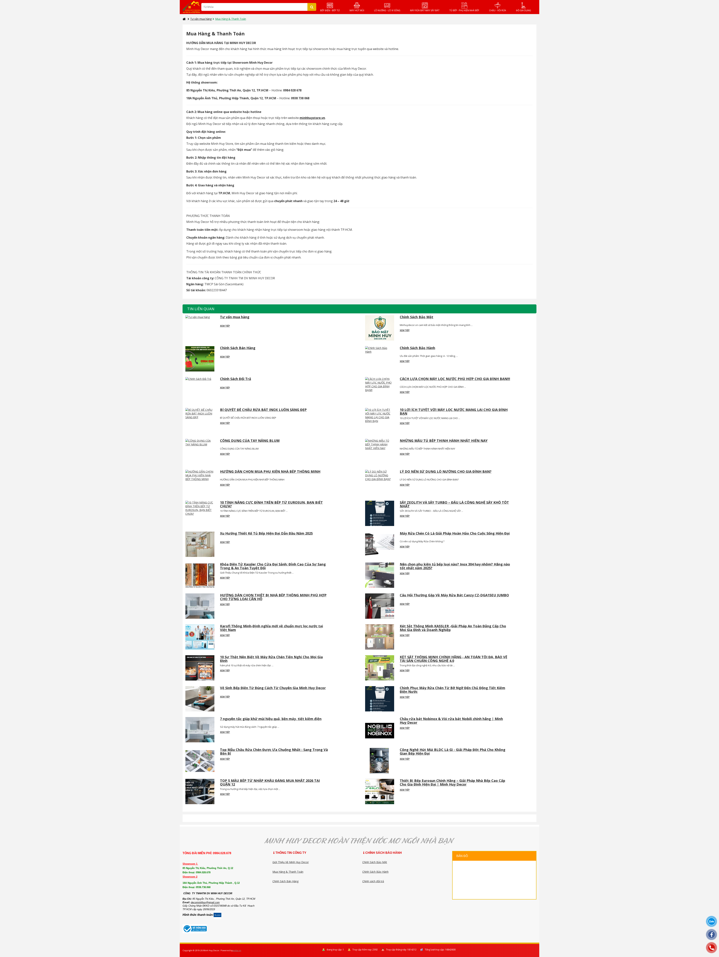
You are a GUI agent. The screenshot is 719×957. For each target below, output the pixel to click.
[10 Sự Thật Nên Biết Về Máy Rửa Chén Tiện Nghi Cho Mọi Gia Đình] (199, 668)
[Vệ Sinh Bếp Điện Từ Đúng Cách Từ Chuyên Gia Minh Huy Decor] (199, 698)
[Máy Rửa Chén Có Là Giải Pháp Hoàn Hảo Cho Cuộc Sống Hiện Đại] (379, 544)
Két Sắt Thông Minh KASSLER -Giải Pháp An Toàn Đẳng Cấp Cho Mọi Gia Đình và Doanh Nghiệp (453, 628)
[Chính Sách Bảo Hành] (379, 358)
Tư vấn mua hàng (201, 19)
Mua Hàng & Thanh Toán (287, 871)
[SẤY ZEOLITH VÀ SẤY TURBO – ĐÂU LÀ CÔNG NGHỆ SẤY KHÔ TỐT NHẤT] (379, 513)
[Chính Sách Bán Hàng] (199, 358)
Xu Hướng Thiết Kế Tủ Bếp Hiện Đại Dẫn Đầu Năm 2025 (266, 534)
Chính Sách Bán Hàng (237, 348)
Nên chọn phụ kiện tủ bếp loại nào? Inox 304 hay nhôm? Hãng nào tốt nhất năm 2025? (455, 566)
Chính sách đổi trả (373, 881)
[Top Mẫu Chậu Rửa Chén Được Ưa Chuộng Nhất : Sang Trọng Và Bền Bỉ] (199, 760)
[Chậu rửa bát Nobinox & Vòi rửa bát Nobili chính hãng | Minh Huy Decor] (379, 729)
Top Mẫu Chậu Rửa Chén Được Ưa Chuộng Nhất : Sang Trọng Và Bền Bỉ (274, 751)
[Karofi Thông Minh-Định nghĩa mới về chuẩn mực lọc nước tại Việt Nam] (199, 637)
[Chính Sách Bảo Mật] (379, 328)
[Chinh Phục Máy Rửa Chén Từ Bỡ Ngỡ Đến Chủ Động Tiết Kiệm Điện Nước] (379, 698)
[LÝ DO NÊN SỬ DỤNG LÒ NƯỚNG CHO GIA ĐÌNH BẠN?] (379, 482)
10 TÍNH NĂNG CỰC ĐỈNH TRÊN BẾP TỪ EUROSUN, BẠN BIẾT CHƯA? (271, 504)
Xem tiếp (225, 326)
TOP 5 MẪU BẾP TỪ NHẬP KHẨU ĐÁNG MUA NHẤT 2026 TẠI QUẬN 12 (270, 782)
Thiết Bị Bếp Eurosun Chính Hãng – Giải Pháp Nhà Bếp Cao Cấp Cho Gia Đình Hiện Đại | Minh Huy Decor (452, 782)
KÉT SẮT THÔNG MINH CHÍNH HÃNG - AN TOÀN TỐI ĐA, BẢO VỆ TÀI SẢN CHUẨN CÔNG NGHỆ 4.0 (453, 659)
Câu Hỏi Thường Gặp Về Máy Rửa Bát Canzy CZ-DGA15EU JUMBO (454, 595)
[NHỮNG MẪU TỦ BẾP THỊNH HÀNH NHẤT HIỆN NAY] (379, 451)
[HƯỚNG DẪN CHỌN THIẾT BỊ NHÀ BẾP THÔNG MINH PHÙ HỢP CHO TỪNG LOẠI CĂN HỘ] (199, 606)
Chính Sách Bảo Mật (416, 317)
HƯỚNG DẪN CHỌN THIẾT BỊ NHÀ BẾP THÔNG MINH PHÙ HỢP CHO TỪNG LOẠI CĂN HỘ (273, 597)
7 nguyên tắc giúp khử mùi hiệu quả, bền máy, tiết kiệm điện (270, 719)
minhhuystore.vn (312, 118)
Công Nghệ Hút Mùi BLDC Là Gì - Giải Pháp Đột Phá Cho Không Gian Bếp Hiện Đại (452, 751)
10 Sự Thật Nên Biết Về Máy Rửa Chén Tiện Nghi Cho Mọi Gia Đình (271, 659)
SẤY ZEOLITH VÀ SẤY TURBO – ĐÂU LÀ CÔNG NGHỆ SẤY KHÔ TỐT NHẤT (454, 504)
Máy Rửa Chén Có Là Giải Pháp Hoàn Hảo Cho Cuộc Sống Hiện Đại (455, 534)
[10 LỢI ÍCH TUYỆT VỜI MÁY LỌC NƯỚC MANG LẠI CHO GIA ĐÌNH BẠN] (379, 420)
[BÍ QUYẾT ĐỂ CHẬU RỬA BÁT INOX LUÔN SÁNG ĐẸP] (199, 420)
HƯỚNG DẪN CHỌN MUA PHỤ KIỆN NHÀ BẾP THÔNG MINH (270, 472)
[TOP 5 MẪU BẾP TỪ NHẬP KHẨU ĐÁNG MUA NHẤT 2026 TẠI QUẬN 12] (199, 791)
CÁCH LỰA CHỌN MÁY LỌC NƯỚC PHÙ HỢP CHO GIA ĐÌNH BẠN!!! (455, 379)
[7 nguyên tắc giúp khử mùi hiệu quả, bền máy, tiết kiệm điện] (199, 729)
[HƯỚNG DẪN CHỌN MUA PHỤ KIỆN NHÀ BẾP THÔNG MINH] (199, 482)
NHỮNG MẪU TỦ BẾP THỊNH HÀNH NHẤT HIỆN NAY (444, 441)
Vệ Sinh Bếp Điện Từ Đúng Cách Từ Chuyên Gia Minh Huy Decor (273, 688)
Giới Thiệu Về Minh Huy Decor (290, 862)
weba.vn (237, 950)
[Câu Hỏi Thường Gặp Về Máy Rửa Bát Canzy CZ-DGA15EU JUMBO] (379, 606)
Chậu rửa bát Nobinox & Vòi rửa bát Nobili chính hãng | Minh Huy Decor (451, 721)
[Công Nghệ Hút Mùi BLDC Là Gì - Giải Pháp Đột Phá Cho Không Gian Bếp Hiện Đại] (379, 760)
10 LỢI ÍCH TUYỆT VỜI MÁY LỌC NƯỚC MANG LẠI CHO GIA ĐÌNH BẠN (454, 411)
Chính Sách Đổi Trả (235, 379)
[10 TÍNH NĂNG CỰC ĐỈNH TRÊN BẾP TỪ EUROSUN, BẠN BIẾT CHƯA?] (199, 513)
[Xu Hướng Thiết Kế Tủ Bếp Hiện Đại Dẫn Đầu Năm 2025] (199, 544)
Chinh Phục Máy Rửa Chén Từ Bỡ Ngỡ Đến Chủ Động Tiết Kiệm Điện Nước (452, 690)
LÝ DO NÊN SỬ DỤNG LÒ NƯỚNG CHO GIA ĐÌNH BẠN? (446, 472)
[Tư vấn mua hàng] (199, 328)
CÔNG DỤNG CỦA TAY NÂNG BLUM (250, 441)
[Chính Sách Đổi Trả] (199, 389)
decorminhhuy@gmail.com (205, 902)
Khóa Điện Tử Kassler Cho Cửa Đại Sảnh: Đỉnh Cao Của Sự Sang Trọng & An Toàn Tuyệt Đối (273, 566)
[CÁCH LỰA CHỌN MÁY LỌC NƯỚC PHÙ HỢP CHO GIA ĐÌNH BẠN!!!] (379, 389)
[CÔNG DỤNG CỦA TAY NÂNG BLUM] (199, 451)
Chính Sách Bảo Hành (417, 348)
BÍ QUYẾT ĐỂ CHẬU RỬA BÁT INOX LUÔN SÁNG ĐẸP (263, 410)
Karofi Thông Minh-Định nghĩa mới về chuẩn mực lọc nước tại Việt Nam (271, 628)
